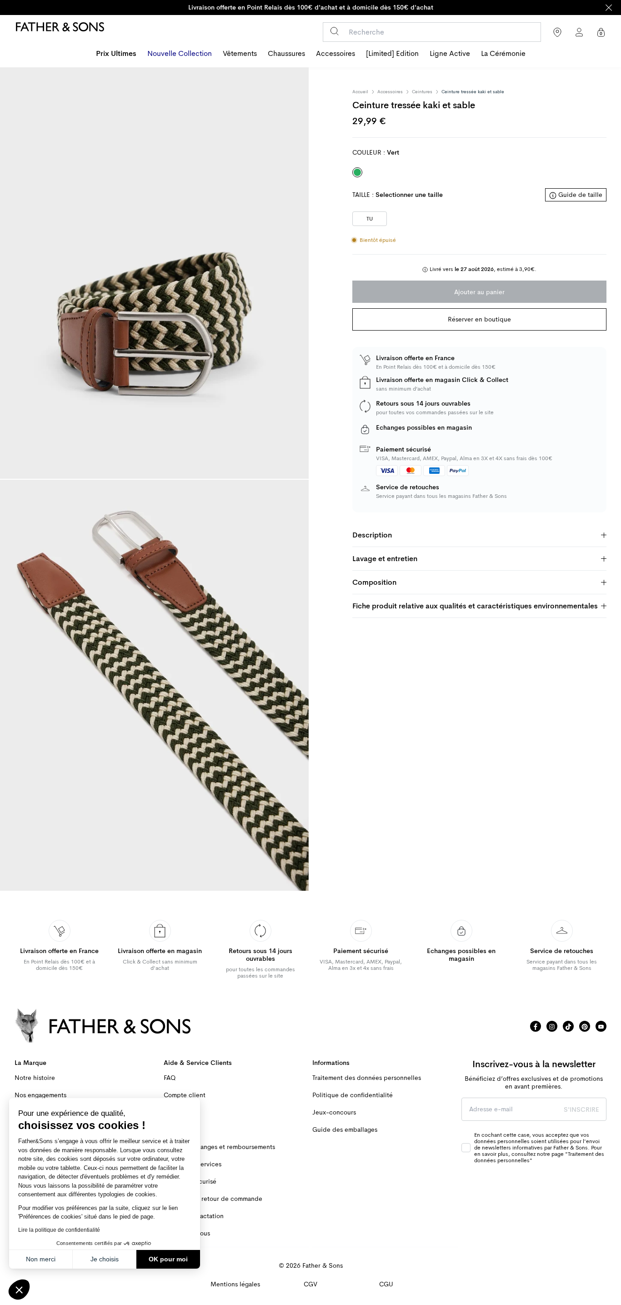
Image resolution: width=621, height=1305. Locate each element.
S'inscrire (581, 1109)
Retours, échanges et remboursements (219, 1147)
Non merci (40, 1259)
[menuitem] (116, 54)
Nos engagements (40, 1095)
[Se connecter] (579, 32)
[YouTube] (601, 1026)
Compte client (184, 1095)
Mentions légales (235, 1284)
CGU (386, 1284)
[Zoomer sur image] (154, 273)
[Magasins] (557, 32)
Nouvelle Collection (179, 53)
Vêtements (240, 53)
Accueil (360, 92)
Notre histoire (35, 1078)
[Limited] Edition (392, 53)
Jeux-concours (334, 1112)
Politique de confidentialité (352, 1095)
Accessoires (335, 53)
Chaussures (286, 53)
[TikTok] (568, 1026)
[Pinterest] (584, 1026)
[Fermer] (609, 7)
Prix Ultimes (116, 53)
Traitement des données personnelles (366, 1078)
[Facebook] (535, 1026)
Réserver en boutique (479, 319)
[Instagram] (551, 1026)
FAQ (169, 1078)
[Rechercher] (334, 31)
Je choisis (104, 1259)
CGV (310, 1284)
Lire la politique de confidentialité (59, 1230)
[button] (19, 1289)
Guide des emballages (344, 1130)
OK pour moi (168, 1259)
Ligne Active (450, 53)
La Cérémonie (503, 53)
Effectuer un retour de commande (213, 1199)
